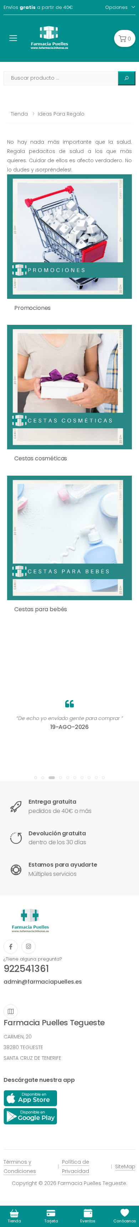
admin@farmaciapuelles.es (43, 982)
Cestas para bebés (40, 609)
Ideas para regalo (61, 113)
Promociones (32, 308)
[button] (124, 38)
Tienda (19, 113)
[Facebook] (11, 947)
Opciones (116, 7)
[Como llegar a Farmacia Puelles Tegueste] (11, 1011)
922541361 (26, 968)
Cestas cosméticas (40, 458)
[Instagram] (28, 947)
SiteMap (125, 1166)
